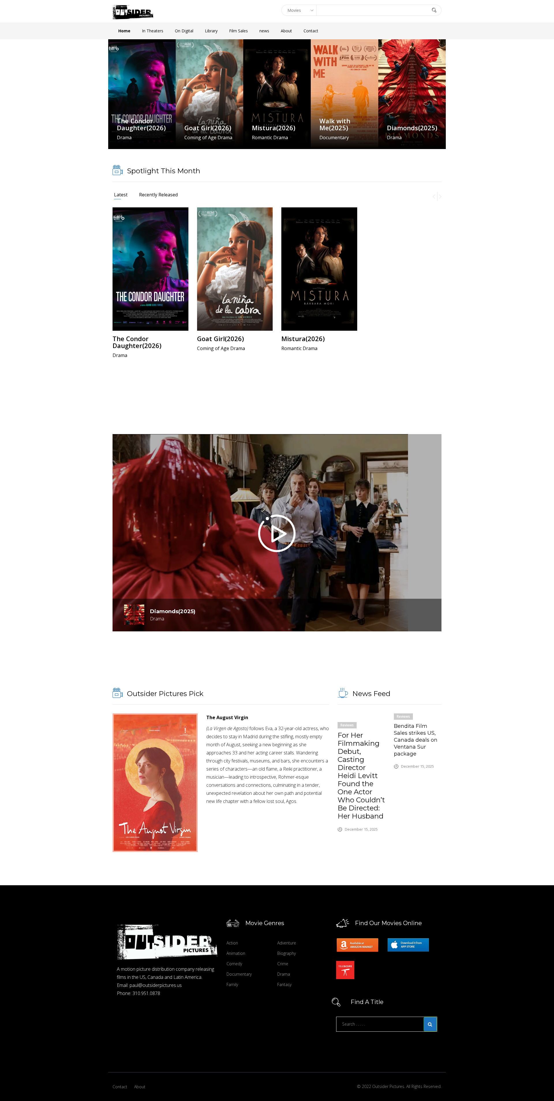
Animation (236, 953)
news (264, 31)
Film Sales (238, 31)
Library (211, 31)
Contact (311, 31)
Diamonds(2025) (412, 127)
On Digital (184, 31)
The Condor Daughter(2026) (141, 124)
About (286, 31)
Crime (282, 963)
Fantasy (284, 984)
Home (124, 31)
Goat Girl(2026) (207, 127)
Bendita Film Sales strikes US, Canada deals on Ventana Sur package (415, 740)
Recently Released (158, 194)
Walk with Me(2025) (334, 124)
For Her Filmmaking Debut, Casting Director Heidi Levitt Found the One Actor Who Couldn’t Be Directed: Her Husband (361, 775)
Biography (286, 953)
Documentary (239, 974)
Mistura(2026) (273, 127)
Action (232, 943)
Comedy (234, 963)
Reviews (347, 725)
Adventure (286, 943)
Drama (283, 974)
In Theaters (152, 31)
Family (232, 984)
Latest (121, 194)
